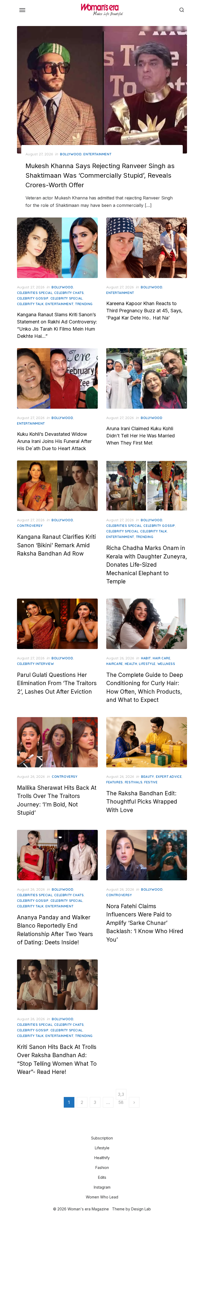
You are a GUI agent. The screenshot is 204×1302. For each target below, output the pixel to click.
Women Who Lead (102, 1197)
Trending (84, 304)
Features (114, 782)
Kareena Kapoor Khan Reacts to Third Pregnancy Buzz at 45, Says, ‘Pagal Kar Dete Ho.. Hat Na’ (144, 311)
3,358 (121, 1096)
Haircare (114, 664)
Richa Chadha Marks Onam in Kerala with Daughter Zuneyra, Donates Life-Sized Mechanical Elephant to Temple (146, 565)
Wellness (166, 664)
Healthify (102, 1157)
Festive (151, 782)
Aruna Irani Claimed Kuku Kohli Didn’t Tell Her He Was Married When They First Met (140, 436)
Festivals (133, 782)
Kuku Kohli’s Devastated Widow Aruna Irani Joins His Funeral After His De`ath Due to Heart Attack (54, 441)
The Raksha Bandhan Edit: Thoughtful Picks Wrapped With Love (141, 801)
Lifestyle (147, 664)
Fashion (102, 1167)
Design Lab (141, 1209)
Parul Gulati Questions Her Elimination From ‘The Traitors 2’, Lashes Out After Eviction (57, 683)
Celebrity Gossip (33, 298)
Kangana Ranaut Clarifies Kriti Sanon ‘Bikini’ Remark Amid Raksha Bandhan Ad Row (56, 545)
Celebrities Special (34, 293)
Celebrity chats (69, 293)
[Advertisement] (102, 1257)
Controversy (30, 526)
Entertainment (97, 154)
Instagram (102, 1187)
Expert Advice (169, 777)
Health (131, 664)
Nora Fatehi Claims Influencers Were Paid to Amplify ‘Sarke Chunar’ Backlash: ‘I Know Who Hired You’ (144, 923)
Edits (102, 1177)
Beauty (147, 777)
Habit (146, 658)
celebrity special (66, 298)
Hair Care (161, 658)
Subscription (102, 1138)
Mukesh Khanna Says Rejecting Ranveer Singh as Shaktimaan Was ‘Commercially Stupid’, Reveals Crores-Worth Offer (100, 175)
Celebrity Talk (30, 304)
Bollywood (71, 154)
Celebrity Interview (35, 664)
